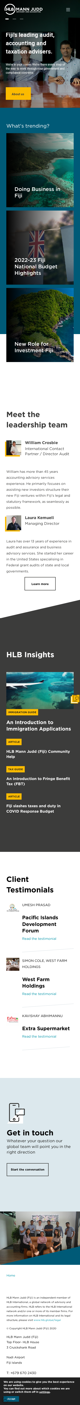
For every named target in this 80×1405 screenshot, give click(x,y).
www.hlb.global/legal (47, 1320)
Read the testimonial (39, 939)
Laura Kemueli (39, 517)
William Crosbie (41, 442)
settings (44, 1392)
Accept (11, 1398)
